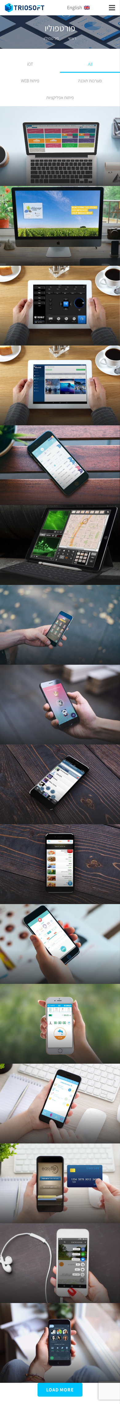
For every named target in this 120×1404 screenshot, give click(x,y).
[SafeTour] (60, 625)
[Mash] (60, 864)
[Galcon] (60, 1024)
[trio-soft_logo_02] (24, 7)
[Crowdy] (60, 1263)
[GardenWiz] (60, 465)
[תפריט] (112, 7)
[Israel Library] (60, 1343)
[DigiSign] (60, 385)
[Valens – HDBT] (60, 306)
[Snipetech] (60, 545)
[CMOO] (60, 1103)
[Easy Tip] (60, 1183)
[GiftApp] (60, 944)
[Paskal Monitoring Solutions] (60, 146)
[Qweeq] (60, 784)
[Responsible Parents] (60, 705)
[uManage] (60, 226)
